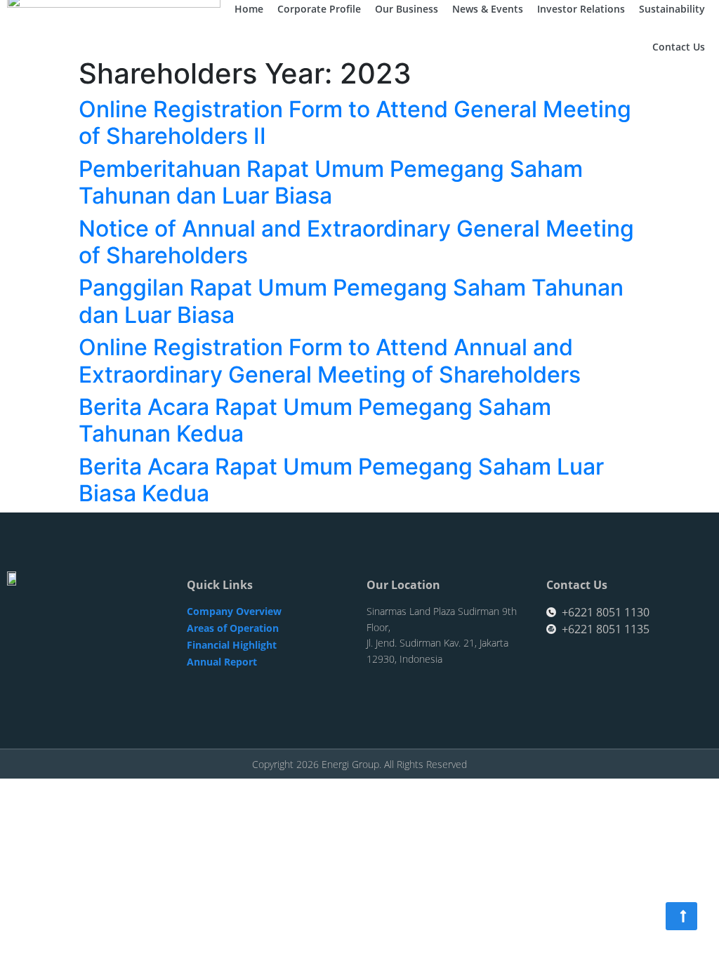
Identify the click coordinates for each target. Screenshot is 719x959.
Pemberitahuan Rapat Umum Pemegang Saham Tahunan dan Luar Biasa (331, 182)
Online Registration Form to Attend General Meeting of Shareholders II (355, 122)
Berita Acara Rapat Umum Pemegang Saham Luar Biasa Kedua (341, 480)
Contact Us (678, 46)
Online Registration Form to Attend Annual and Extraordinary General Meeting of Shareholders (330, 360)
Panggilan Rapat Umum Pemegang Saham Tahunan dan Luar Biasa (351, 301)
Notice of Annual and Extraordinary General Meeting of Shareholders (356, 242)
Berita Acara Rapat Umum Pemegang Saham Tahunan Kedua (315, 420)
